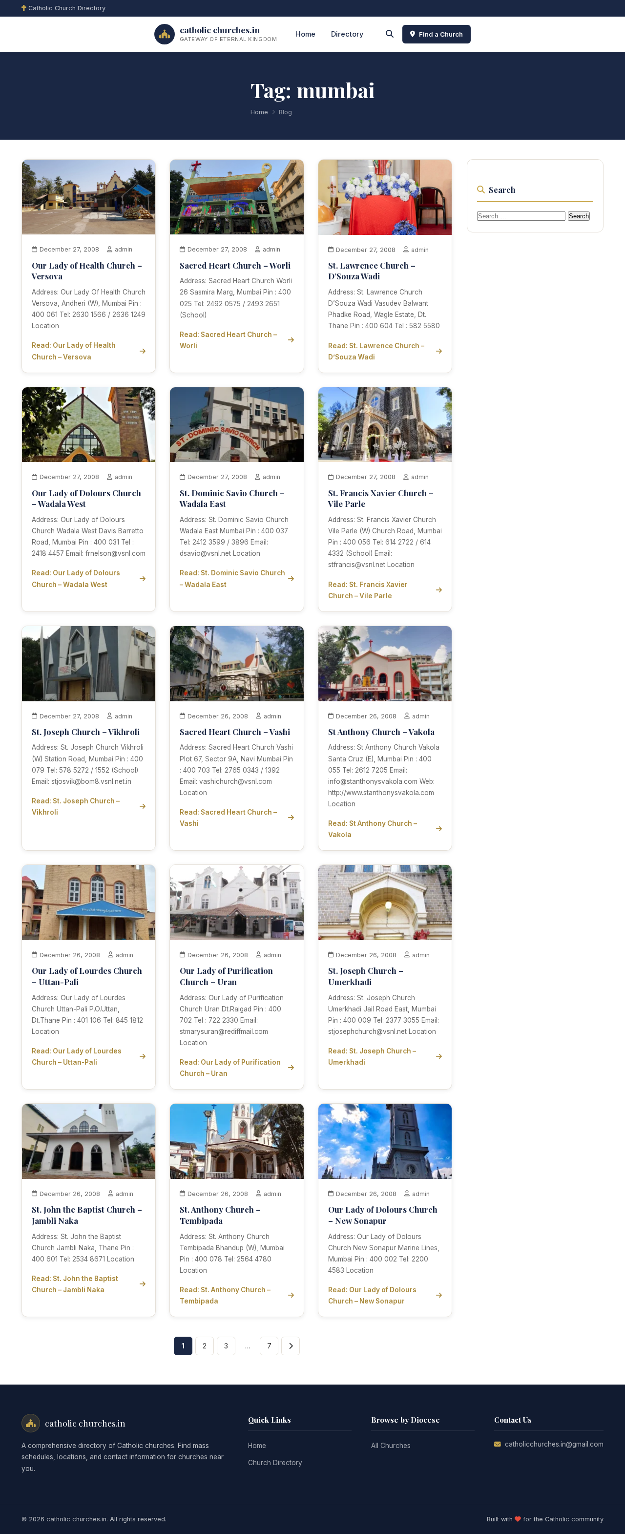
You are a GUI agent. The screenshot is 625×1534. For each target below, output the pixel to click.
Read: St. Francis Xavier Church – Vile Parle (368, 590)
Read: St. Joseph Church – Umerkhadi (372, 1056)
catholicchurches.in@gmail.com (554, 1444)
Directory (347, 34)
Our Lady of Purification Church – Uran (226, 976)
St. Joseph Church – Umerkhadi (365, 976)
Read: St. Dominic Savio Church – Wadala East (232, 578)
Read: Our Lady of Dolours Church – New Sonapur (372, 1295)
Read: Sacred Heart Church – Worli (228, 340)
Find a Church (441, 34)
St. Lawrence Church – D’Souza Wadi (372, 271)
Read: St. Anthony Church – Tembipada (225, 1295)
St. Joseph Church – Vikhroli (86, 731)
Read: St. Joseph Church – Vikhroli (76, 806)
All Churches (391, 1446)
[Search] (389, 34)
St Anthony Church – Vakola (381, 731)
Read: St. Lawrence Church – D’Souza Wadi (376, 351)
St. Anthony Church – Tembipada (220, 1215)
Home (305, 34)
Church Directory (275, 1463)
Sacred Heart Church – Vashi (235, 731)
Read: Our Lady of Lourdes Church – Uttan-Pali (77, 1056)
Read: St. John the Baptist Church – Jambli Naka (75, 1284)
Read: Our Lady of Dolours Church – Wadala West (76, 578)
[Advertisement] (540, 388)
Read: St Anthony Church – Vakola (372, 829)
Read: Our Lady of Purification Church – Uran (230, 1067)
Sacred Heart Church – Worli (235, 265)
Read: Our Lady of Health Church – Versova (74, 350)
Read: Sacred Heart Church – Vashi (228, 817)
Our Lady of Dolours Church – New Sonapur (383, 1215)
